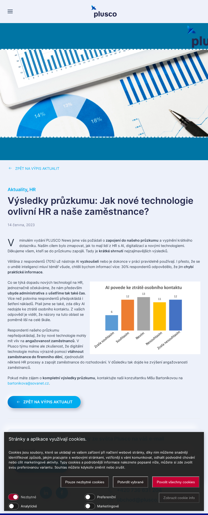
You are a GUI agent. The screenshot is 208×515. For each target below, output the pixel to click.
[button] (10, 11)
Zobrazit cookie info (179, 498)
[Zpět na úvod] (104, 11)
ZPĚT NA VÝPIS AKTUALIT (37, 168)
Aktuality (17, 189)
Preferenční (106, 497)
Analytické (29, 506)
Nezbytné (28, 497)
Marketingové (108, 506)
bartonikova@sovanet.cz (28, 383)
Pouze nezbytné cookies (84, 482)
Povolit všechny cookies (176, 482)
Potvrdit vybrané (130, 482)
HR (32, 189)
